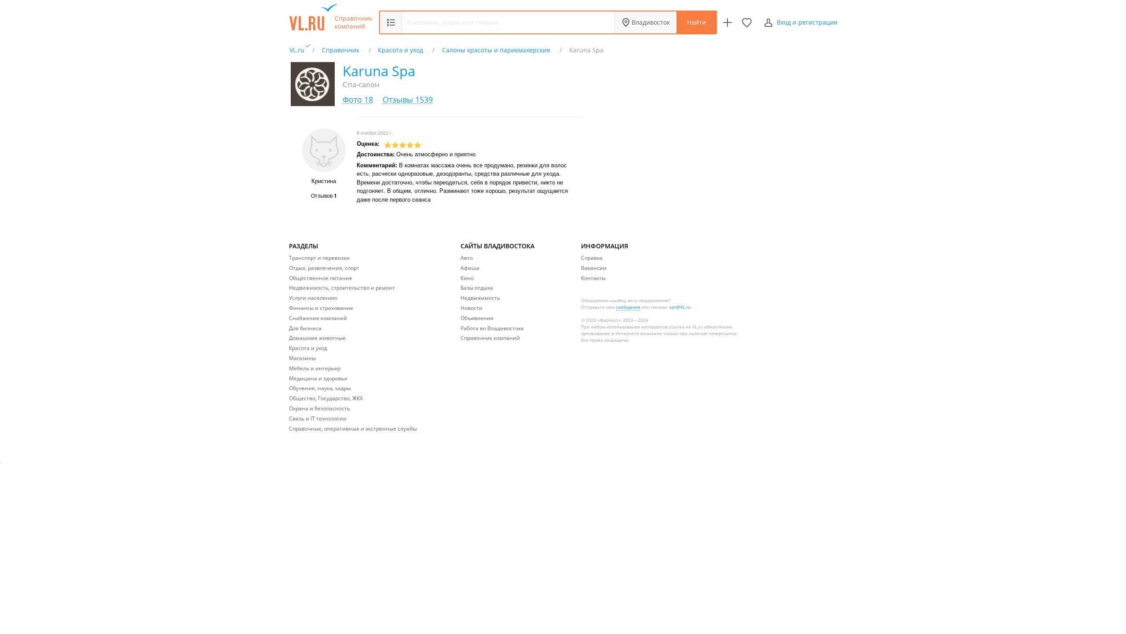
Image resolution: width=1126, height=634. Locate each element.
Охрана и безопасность (319, 408)
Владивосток (651, 22)
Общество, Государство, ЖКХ (326, 398)
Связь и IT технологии (318, 418)
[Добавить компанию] (727, 22)
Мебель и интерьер (314, 368)
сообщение (628, 307)
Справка (592, 258)
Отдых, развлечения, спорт (324, 268)
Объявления (477, 318)
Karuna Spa (379, 71)
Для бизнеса (305, 328)
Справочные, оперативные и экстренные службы (353, 428)
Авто (467, 258)
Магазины (302, 358)
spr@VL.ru (680, 307)
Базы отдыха (477, 287)
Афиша (470, 268)
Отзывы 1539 (408, 100)
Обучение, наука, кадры (320, 388)
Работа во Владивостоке (492, 328)
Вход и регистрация (807, 22)
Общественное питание (320, 278)
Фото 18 (358, 100)
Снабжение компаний (318, 318)
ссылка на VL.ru (686, 327)
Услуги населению (313, 298)
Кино (467, 278)
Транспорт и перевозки (319, 258)
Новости (472, 308)
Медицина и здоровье (318, 378)
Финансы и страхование (321, 308)
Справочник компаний (353, 22)
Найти (696, 22)
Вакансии (594, 268)
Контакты (593, 278)
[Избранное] (747, 22)
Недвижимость (480, 298)
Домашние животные (317, 338)
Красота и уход (308, 348)
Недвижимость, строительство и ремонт (342, 287)
